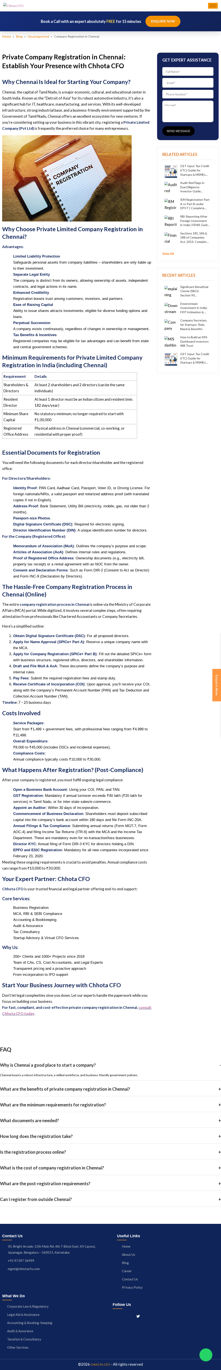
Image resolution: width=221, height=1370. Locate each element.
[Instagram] (122, 1316)
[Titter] (138, 1316)
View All (168, 253)
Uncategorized (38, 36)
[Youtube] (146, 1316)
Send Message (178, 131)
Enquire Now (163, 21)
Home (6, 36)
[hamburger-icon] (213, 6)
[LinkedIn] (130, 1316)
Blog (19, 36)
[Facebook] (115, 1316)
